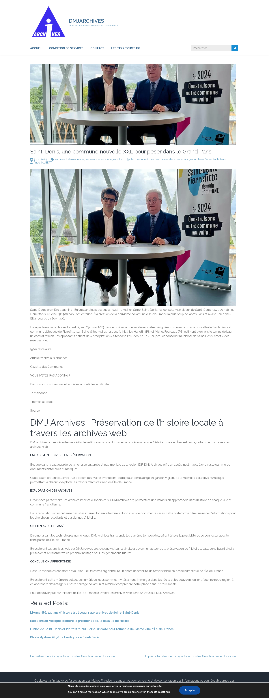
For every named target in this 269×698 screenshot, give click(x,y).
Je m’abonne (38, 393)
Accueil (36, 48)
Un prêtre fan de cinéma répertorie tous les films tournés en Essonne (190, 656)
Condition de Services (66, 48)
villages (111, 159)
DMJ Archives (165, 593)
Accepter (190, 690)
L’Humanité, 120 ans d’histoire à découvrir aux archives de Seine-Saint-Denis (84, 612)
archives (60, 159)
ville (119, 159)
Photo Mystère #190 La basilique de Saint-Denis (64, 637)
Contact (97, 48)
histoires (71, 159)
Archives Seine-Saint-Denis (210, 159)
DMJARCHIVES (86, 21)
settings (165, 692)
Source (35, 410)
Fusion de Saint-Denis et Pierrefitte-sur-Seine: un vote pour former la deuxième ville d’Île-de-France (102, 629)
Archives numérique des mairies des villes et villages (161, 159)
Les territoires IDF (126, 48)
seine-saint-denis (96, 159)
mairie (80, 159)
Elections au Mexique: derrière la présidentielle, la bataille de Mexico (79, 621)
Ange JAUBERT (43, 162)
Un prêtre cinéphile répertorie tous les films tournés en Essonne (72, 656)
